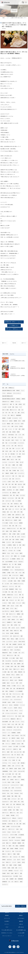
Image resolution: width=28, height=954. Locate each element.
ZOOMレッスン (5, 738)
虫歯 (22, 597)
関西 (9, 627)
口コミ (21, 812)
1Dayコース (4, 807)
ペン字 (20, 434)
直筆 (18, 600)
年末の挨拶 (4, 702)
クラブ (20, 418)
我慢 (20, 594)
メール (20, 525)
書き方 (13, 440)
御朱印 (21, 553)
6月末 (24, 528)
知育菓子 (3, 616)
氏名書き (14, 776)
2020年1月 (12, 578)
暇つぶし (13, 674)
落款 (19, 796)
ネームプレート (8, 851)
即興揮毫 (16, 848)
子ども (3, 710)
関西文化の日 (18, 804)
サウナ (23, 652)
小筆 (3, 713)
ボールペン (8, 467)
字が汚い (17, 440)
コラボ (20, 572)
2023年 (3, 845)
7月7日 (3, 641)
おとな (13, 724)
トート (9, 732)
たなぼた (17, 605)
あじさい (17, 627)
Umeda (21, 793)
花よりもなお (4, 627)
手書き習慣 (20, 680)
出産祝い (18, 738)
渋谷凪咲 (15, 707)
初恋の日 (11, 680)
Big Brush (4, 793)
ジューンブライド (9, 641)
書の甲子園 (7, 663)
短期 (13, 721)
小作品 (22, 801)
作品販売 (3, 873)
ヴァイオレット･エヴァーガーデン (11, 713)
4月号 (22, 506)
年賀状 (23, 429)
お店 (17, 451)
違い (3, 473)
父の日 (18, 536)
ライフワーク (18, 765)
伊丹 (16, 586)
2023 (7, 865)
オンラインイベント (10, 716)
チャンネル (4, 415)
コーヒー (20, 710)
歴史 (15, 445)
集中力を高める (11, 434)
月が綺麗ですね (5, 564)
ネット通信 (17, 782)
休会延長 (15, 520)
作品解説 (19, 865)
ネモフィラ (4, 619)
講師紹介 (12, 401)
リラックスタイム (5, 699)
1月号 (11, 583)
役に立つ (12, 459)
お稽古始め (13, 743)
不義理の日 (17, 611)
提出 (24, 509)
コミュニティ (10, 707)
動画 (13, 514)
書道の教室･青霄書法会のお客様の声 (8, 398)
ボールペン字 (17, 423)
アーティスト (20, 437)
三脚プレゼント (5, 586)
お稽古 (20, 520)
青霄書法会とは (11, 387)
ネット (3, 815)
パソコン (21, 470)
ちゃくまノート (5, 884)
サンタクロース (5, 575)
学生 (19, 801)
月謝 (24, 440)
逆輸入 (17, 495)
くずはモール (20, 818)
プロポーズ (21, 481)
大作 (22, 724)
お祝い (10, 451)
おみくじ (3, 622)
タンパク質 (7, 583)
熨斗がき (18, 754)
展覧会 (3, 467)
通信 (22, 498)
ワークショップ (14, 467)
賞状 (3, 851)
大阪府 (3, 826)
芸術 (14, 804)
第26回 (15, 801)
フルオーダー (4, 746)
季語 (5, 597)
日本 (12, 445)
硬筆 (16, 724)
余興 (11, 677)
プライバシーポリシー (17, 393)
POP (3, 666)
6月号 (3, 531)
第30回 (8, 873)
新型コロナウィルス (9, 520)
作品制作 (11, 848)
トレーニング (18, 448)
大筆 (10, 721)
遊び (3, 536)
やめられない (21, 561)
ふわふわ (16, 553)
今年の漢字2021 (8, 696)
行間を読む (14, 492)
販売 (12, 423)
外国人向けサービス (5, 401)
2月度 (21, 829)
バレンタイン (4, 462)
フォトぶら (14, 456)
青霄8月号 (11, 768)
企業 (17, 757)
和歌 (6, 484)
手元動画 (3, 567)
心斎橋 (3, 445)
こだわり (3, 655)
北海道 (17, 658)
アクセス (3, 393)
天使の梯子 (23, 627)
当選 (7, 448)
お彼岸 (8, 605)
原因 (7, 644)
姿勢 (19, 429)
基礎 (21, 873)
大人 (15, 412)
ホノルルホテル (15, 418)
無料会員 (14, 531)
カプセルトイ (11, 600)
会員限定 (9, 514)
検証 (3, 691)
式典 (9, 837)
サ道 (19, 652)
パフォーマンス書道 (16, 677)
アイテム (22, 721)
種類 (10, 575)
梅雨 (7, 547)
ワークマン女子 (15, 616)
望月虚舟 (3, 779)
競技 (15, 655)
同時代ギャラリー (5, 856)
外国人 (7, 691)
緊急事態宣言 (11, 589)
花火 (15, 547)
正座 (23, 514)
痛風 (22, 743)
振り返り (14, 696)
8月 (12, 547)
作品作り (19, 862)
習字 (24, 404)
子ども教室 (9, 418)
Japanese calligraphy (15, 735)
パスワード (17, 509)
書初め (7, 688)
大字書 (13, 782)
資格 (3, 743)
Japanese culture (5, 840)
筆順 (12, 536)
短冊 (21, 757)
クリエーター (16, 870)
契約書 (13, 702)
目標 (12, 437)
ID (13, 509)
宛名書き (7, 815)
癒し (8, 503)
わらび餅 (16, 647)
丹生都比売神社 (9, 727)
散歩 (11, 503)
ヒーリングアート (21, 473)
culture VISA (22, 735)
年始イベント (17, 779)
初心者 (21, 658)
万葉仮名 (22, 856)
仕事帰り (9, 765)
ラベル (10, 760)
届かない (3, 528)
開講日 (8, 459)
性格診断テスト (9, 622)
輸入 (11, 856)
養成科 (21, 881)
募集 (19, 498)
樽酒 (20, 749)
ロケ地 (6, 456)
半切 (13, 845)
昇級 (16, 525)
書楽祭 (11, 865)
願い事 (7, 539)
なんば (20, 616)
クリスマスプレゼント (17, 699)
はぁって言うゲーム (5, 611)
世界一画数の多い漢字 (20, 688)
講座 (8, 848)
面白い (16, 608)
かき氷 (12, 553)
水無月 (3, 630)
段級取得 (3, 716)
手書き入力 (4, 498)
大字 (7, 768)
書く (16, 429)
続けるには (20, 484)
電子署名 (17, 539)
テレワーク (4, 517)
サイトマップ (21, 935)
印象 (18, 470)
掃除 (13, 542)
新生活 (7, 608)
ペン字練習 (7, 666)
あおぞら (18, 859)
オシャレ (16, 594)
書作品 (3, 749)
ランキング (4, 426)
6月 (17, 528)
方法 (16, 434)
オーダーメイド (9, 749)
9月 (14, 550)
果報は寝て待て (5, 652)
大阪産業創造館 (5, 771)
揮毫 (11, 404)
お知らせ (9, 517)
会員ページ (4, 514)
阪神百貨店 (10, 870)
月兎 (17, 823)
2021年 (13, 572)
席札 (13, 851)
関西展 (3, 865)
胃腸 (10, 644)
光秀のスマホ (16, 630)
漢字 (14, 495)
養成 (23, 451)
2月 (3, 456)
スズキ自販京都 (21, 834)
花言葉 (9, 619)
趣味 (19, 412)
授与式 (3, 804)
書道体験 (23, 840)
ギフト (17, 815)
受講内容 (3, 506)
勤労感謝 (19, 564)
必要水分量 (17, 633)
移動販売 (21, 575)
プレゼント (23, 536)
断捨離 (3, 542)
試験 (15, 506)
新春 (20, 823)
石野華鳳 (22, 666)
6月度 (11, 531)
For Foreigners (18, 837)
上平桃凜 (3, 757)
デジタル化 (10, 550)
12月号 (11, 801)
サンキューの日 (18, 851)
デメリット (19, 685)
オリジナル (4, 724)
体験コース (17, 873)
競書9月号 (4, 553)
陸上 (18, 655)
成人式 (7, 451)
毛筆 (19, 724)
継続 (21, 630)
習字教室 (11, 473)
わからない (4, 503)
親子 (15, 437)
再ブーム (16, 710)
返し (10, 564)
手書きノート (4, 550)
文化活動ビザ (11, 691)
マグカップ (4, 732)
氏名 (14, 727)
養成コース (13, 415)
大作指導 (18, 732)
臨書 (7, 710)
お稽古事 (3, 796)
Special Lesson (9, 859)
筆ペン (9, 426)
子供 (9, 412)
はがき (16, 680)
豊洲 (6, 509)
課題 (13, 517)
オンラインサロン (11, 498)
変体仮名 (3, 859)
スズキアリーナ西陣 (13, 834)
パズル (17, 619)
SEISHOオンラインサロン (11, 528)
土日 (11, 804)
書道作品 (8, 423)
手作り (3, 470)
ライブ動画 (13, 685)
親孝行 (3, 768)
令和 (22, 448)
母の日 (15, 622)
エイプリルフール (5, 492)
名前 (23, 685)
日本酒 (13, 760)
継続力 (9, 735)
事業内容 (17, 390)
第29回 (9, 782)
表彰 (22, 754)
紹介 (3, 429)
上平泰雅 (8, 572)
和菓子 (7, 630)
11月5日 (10, 771)
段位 (7, 470)
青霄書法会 (18, 398)
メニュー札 (4, 782)
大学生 (17, 829)
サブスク (11, 608)
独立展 (19, 768)
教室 (6, 387)
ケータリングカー (15, 575)
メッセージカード (12, 462)
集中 (22, 696)
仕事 (11, 495)
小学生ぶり (4, 735)
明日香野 (20, 647)
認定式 (7, 804)
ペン (21, 440)
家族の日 (19, 622)
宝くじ (3, 448)
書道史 (16, 796)
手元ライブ (9, 616)
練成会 (17, 845)
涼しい (3, 547)
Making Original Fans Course (7, 876)
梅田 (17, 481)
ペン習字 (3, 647)
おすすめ (16, 426)
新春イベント (4, 829)
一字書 (23, 768)
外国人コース (8, 862)
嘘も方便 (12, 611)
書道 (3, 387)
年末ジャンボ (20, 445)
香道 (21, 611)
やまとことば (17, 567)
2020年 (10, 509)
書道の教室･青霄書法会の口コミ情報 (8, 390)
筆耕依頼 (22, 779)
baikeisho (18, 743)
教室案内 (3, 418)
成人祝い (9, 702)
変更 (8, 506)
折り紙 (7, 633)
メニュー (22, 390)
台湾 (23, 434)
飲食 (20, 451)
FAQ (6, 412)
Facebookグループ (5, 801)
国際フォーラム (12, 812)
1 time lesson (15, 856)
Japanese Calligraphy (5, 790)
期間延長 (17, 517)
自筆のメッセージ (5, 677)
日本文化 (20, 426)
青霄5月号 (13, 738)
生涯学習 (11, 779)
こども (11, 699)
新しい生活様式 (18, 542)
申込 (21, 509)
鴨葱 (21, 605)
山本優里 (7, 826)
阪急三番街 (4, 823)
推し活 (22, 738)
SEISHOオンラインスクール (18, 583)
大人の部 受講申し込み (21, 930)
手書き (17, 462)
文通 (16, 498)
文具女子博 (20, 644)
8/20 (12, 881)
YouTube (22, 412)
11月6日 (15, 771)
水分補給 (11, 633)
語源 (7, 600)
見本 (22, 663)
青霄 (18, 506)
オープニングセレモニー (11, 757)
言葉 (3, 484)
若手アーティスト (12, 829)
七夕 (3, 539)
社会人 (13, 481)
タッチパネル (22, 495)
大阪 (12, 412)
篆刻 (15, 666)
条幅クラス (10, 597)
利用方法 (18, 558)
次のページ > (24, 342)
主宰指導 (3, 848)
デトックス (17, 721)
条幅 (16, 404)
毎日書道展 (13, 732)
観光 (23, 804)
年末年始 (8, 685)
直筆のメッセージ (5, 680)
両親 (22, 765)
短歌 (12, 484)
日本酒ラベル (15, 749)
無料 (3, 696)
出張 (10, 478)
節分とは (20, 707)
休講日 (7, 531)
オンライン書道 (12, 658)
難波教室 (19, 456)
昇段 (13, 525)
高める (10, 669)
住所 (18, 727)
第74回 (23, 862)
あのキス (15, 641)
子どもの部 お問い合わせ (7, 930)
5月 (23, 517)
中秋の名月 (8, 674)
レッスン (10, 429)
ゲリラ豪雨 (15, 652)
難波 (10, 456)
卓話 (12, 754)
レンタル (18, 807)
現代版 (11, 630)
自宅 (3, 663)
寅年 (11, 688)
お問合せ (20, 404)
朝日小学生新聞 (5, 721)
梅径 (10, 525)
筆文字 (9, 724)
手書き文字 (4, 776)
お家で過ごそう (18, 514)
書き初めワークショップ (6, 818)
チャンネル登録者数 (19, 691)
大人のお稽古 (15, 876)
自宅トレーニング (5, 558)
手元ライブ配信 (5, 658)
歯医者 (3, 600)
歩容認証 (21, 539)
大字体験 (14, 865)
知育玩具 (13, 619)
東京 (11, 663)
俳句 (9, 484)
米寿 (8, 578)
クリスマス (8, 445)
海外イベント (4, 434)
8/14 (9, 881)
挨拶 (3, 451)
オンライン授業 (5, 589)
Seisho (3, 862)
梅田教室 (3, 459)
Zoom (20, 589)
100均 (7, 536)
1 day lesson (21, 848)
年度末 (3, 608)
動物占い (21, 619)
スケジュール (17, 401)
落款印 (10, 845)
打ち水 (8, 553)
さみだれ (13, 627)
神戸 (19, 586)
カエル (3, 633)
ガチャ (22, 600)
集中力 (7, 669)
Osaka (8, 793)
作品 (16, 716)
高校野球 (18, 663)
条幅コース (10, 776)
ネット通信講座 (12, 558)
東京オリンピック (10, 655)
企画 (24, 578)
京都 (15, 663)
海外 (13, 478)
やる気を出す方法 (5, 495)
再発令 (16, 589)
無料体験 (3, 685)
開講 (15, 484)
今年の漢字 (4, 437)
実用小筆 (11, 506)
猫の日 (20, 716)
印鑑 (12, 796)
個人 (6, 429)
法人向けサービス (5, 404)
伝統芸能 (8, 796)
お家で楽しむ (16, 503)
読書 (13, 567)
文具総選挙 (14, 644)
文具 (24, 644)
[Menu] (25, 2)
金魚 (19, 760)
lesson (12, 790)
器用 (13, 448)
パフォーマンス (5, 478)
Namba (12, 793)
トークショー (4, 837)
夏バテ (3, 644)
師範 (10, 470)
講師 (24, 484)
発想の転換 (4, 578)
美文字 (12, 666)
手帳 (3, 440)
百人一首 (21, 462)
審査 (3, 509)
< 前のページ (4, 342)
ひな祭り (9, 481)
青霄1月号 (8, 567)
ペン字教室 (4, 707)
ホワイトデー (18, 478)
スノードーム (15, 597)
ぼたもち (12, 605)
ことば (14, 859)
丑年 (16, 572)
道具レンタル (10, 807)
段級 (23, 716)
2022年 (3, 688)
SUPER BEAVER (22, 641)
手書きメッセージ (16, 669)
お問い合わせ (9, 393)
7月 (9, 536)
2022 (8, 779)
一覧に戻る (14, 342)
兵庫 (15, 473)
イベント (20, 467)
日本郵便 (3, 572)
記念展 (12, 873)
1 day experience (17, 840)
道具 (13, 765)
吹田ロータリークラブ (6, 754)
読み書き (3, 594)
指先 (10, 448)
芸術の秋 (17, 674)
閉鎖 (21, 528)
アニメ (21, 870)
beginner (23, 859)
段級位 (21, 727)
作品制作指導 (22, 845)
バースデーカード (19, 702)
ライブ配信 (18, 550)
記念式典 (13, 837)
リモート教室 (15, 746)
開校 (21, 517)
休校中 (19, 531)
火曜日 (20, 578)
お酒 (14, 451)
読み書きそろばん (10, 594)
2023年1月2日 (10, 823)
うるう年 (20, 713)
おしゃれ (3, 423)
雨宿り (10, 652)
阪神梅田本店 (4, 881)
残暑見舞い (4, 765)
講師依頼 (23, 398)
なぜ (21, 674)
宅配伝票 (7, 473)
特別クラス (16, 881)
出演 (17, 812)
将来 (16, 459)
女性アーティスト (5, 812)
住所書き (19, 776)
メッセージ (4, 481)
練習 (12, 426)
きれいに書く (8, 440)
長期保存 (3, 605)
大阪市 (24, 823)
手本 (8, 415)
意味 (18, 492)
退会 (3, 520)
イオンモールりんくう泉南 (15, 826)
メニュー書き (4, 760)
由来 (10, 539)
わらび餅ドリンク (10, 647)
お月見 (3, 674)
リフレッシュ (8, 743)
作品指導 (3, 727)
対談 (3, 669)
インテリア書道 (22, 746)
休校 (21, 503)
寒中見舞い (13, 815)
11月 (22, 558)
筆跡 (13, 539)
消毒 (18, 666)
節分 (19, 459)
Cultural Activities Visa (17, 790)
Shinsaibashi (16, 793)
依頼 (23, 572)
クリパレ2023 (4, 870)
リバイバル (11, 710)
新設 (17, 578)
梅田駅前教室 (18, 415)
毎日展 (15, 768)
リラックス (14, 862)
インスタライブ (5, 525)
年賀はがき (14, 818)
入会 (3, 412)
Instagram (10, 746)
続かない (22, 669)
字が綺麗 (14, 470)
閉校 (15, 564)
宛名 (14, 688)
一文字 (9, 437)
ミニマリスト (8, 542)
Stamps (20, 876)
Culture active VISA (21, 771)
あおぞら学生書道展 (9, 561)
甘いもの (15, 561)
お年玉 (18, 696)
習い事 (22, 423)
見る (3, 561)
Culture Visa (11, 840)
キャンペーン (11, 586)
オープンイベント (5, 834)
